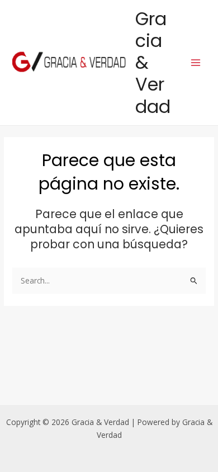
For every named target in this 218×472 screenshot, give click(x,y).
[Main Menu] (196, 62)
